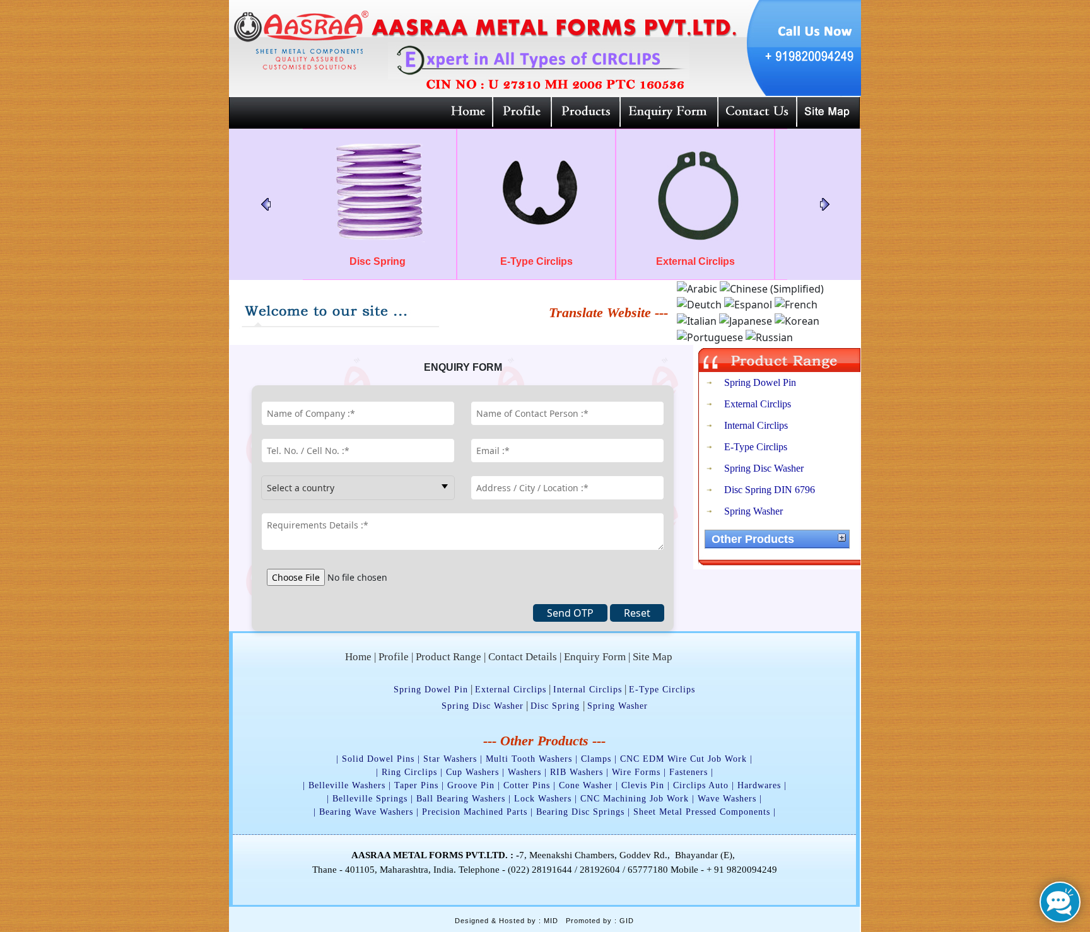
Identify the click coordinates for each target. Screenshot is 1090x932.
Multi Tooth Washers (529, 759)
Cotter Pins (526, 785)
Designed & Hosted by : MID (506, 920)
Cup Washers (472, 772)
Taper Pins (416, 785)
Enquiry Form (595, 657)
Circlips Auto (701, 785)
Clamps (596, 759)
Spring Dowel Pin (760, 382)
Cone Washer (585, 785)
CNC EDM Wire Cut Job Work (683, 759)
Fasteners (688, 772)
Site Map (652, 657)
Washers (524, 772)
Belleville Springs (369, 798)
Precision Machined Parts (474, 812)
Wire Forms (636, 772)
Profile (393, 657)
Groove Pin (471, 785)
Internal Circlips (756, 425)
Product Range (448, 657)
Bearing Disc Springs (580, 812)
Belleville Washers (346, 785)
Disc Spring (556, 706)
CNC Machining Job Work (634, 798)
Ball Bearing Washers (460, 798)
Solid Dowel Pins (378, 759)
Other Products (753, 539)
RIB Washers (576, 772)
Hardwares (759, 785)
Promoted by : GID (600, 920)
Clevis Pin (642, 785)
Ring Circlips (409, 772)
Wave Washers (727, 798)
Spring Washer (753, 511)
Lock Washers (542, 798)
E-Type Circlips (755, 446)
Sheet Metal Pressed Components (701, 812)
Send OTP (570, 613)
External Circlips (757, 404)
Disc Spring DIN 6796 (769, 489)
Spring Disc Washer (764, 468)
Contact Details (522, 657)
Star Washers (450, 759)
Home (358, 657)
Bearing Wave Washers (366, 812)
